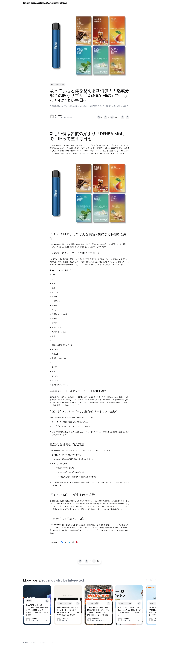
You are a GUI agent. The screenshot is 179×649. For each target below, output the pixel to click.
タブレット (153, 603)
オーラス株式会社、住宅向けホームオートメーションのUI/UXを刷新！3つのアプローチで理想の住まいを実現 (68, 611)
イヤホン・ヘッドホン (125, 603)
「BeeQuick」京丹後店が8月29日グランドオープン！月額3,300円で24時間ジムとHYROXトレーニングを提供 (98, 611)
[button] (99, 117)
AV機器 (29, 600)
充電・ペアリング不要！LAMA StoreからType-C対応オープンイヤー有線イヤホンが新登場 (129, 611)
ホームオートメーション (64, 603)
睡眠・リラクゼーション (57, 85)
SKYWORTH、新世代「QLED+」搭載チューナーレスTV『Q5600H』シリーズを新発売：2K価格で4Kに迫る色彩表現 (37, 610)
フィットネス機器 (93, 603)
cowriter (58, 115)
